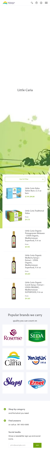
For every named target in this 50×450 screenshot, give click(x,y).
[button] (32, 3)
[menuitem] (32, 3)
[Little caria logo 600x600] (13, 359)
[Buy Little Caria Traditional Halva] (14, 216)
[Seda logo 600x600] (37, 335)
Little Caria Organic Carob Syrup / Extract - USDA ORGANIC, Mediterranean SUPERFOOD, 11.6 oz (35, 287)
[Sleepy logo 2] (13, 383)
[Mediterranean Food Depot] (9, 3)
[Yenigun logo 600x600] (37, 359)
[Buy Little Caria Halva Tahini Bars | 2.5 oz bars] (14, 193)
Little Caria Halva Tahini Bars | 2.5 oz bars (33, 190)
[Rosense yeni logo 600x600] (13, 335)
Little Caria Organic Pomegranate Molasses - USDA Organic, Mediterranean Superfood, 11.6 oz (35, 236)
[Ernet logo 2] (37, 383)
